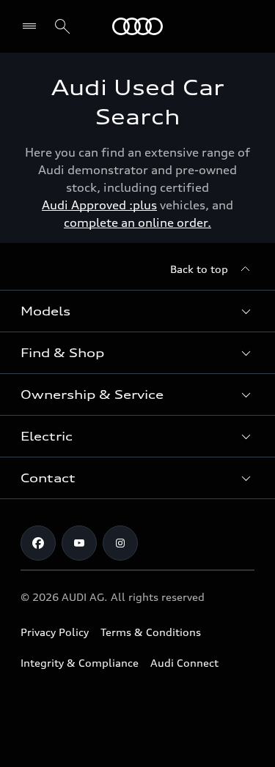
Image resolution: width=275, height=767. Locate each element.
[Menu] (137, 26)
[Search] (62, 26)
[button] (137, 311)
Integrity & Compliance (80, 662)
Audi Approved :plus (99, 205)
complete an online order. (137, 222)
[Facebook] (38, 543)
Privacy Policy (55, 632)
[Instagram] (120, 543)
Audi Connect (184, 662)
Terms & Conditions (150, 632)
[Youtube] (79, 543)
